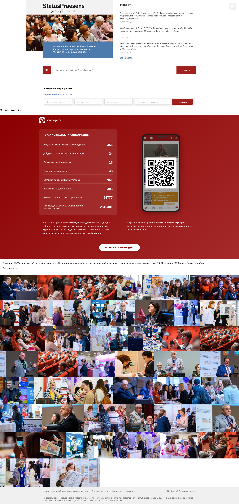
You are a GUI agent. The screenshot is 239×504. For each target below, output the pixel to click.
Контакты (117, 490)
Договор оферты (100, 490)
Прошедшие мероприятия (58, 94)
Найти (186, 70)
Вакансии (130, 490)
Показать (182, 101)
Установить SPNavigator (119, 247)
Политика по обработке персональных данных (65, 490)
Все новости (126, 57)
